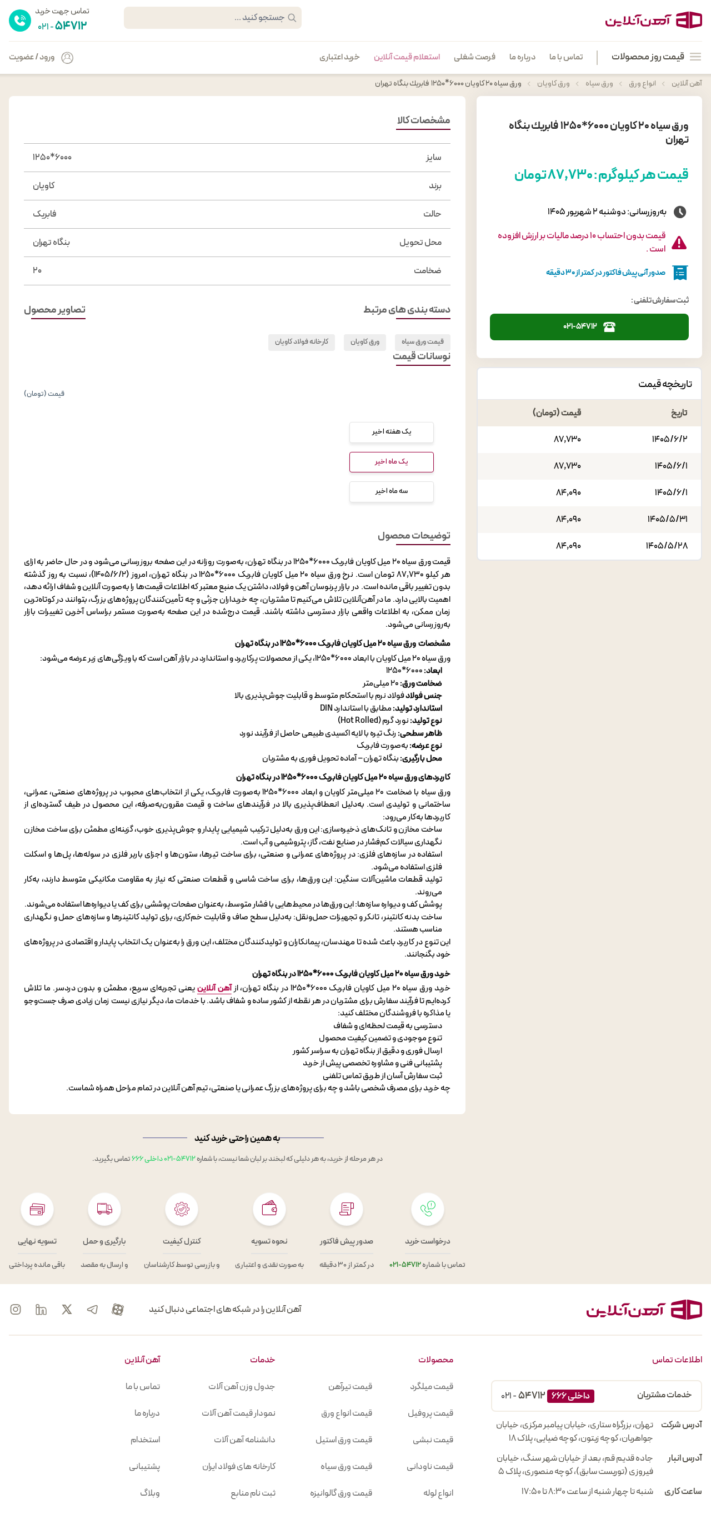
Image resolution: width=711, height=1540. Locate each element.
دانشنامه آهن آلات (245, 1440)
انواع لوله (438, 1493)
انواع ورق (642, 83)
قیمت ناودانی (430, 1466)
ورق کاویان (553, 83)
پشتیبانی (144, 1466)
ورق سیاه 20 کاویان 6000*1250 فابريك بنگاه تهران (446, 83)
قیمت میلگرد (431, 1386)
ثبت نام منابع (253, 1493)
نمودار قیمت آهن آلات (239, 1413)
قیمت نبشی (433, 1440)
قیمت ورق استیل (344, 1440)
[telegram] (92, 1309)
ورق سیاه (598, 83)
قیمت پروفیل (430, 1413)
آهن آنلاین (686, 83)
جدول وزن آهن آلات (242, 1386)
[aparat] (117, 1309)
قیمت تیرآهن (350, 1386)
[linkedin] (41, 1309)
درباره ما (522, 58)
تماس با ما (566, 58)
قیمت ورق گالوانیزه (341, 1493)
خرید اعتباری (339, 58)
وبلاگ (150, 1493)
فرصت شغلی (474, 58)
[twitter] (66, 1309)
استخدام (145, 1440)
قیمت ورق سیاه (423, 342)
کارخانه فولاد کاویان (301, 342)
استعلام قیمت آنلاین (407, 58)
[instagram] (15, 1309)
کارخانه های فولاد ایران (239, 1466)
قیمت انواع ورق (346, 1413)
